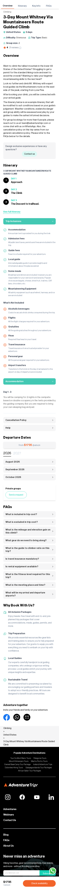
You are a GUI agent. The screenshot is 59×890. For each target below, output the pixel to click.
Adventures (9, 809)
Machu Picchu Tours (39, 761)
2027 (17, 453)
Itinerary (22, 6)
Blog (6, 835)
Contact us (29, 154)
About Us (8, 846)
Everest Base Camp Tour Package (17, 764)
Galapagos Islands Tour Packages (39, 768)
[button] (29, 221)
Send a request (16, 495)
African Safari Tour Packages (29, 771)
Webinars (8, 814)
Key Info (36, 6)
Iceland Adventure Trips (42, 764)
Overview (7, 6)
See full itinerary (11, 212)
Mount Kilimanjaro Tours (18, 761)
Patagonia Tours (39, 758)
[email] (26, 717)
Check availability (39, 883)
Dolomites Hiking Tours (14, 768)
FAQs (49, 6)
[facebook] (6, 717)
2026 (7, 453)
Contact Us (9, 820)
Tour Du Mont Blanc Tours (20, 758)
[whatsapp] (16, 717)
